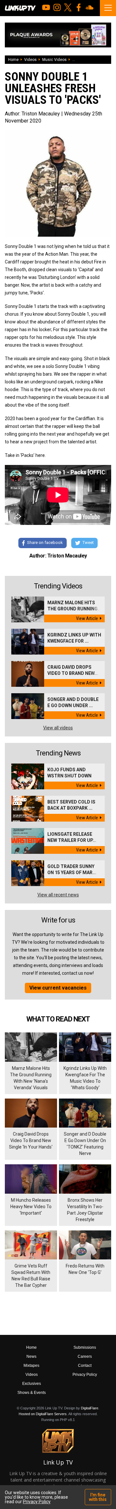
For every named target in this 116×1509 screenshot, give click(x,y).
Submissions (84, 1347)
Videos (30, 60)
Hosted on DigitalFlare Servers (43, 1414)
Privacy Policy (84, 1374)
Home (13, 60)
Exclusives (31, 1383)
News (31, 1356)
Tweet (88, 542)
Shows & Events (31, 1392)
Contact (85, 1365)
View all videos (58, 727)
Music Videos (54, 60)
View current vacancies (58, 988)
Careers (85, 1356)
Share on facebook (45, 542)
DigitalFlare (89, 1408)
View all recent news (58, 895)
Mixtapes (31, 1365)
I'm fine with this (98, 1497)
